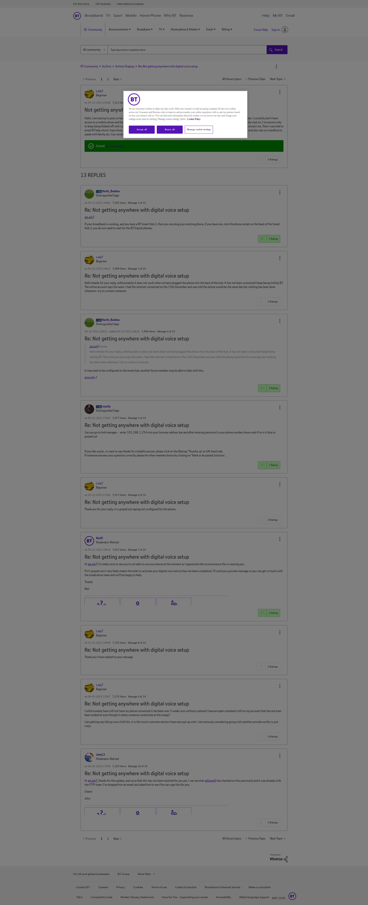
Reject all (170, 129)
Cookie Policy (193, 119)
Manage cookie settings (199, 129)
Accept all (142, 129)
